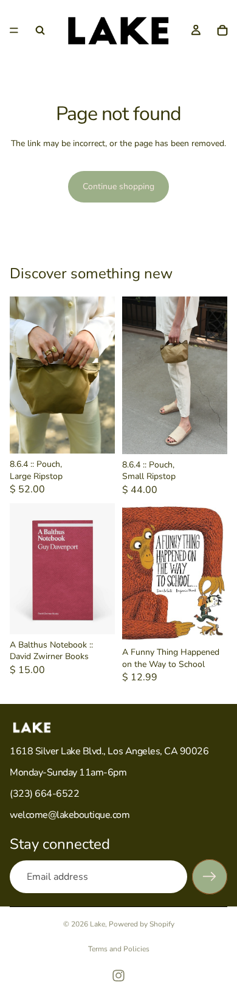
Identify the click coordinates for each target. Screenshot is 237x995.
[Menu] (14, 30)
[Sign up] (209, 876)
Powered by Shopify (141, 924)
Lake (97, 924)
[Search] (40, 30)
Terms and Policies (118, 949)
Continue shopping (118, 186)
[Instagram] (118, 975)
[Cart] (222, 30)
